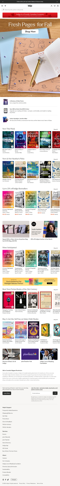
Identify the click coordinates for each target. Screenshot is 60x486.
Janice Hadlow (18, 182)
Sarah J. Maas (5, 212)
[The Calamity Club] (44, 199)
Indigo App (5, 445)
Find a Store (5, 418)
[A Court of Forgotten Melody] (31, 199)
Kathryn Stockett (42, 211)
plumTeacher (6, 440)
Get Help (4, 416)
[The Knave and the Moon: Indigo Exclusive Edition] (44, 258)
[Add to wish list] (12, 146)
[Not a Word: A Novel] (45, 139)
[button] (2, 6)
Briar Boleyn (55, 152)
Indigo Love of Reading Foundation (11, 463)
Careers (4, 458)
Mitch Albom (43, 313)
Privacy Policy (22, 483)
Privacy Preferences (30, 483)
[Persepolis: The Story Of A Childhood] (8, 300)
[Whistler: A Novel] (8, 169)
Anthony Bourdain (32, 313)
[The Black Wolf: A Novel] (33, 139)
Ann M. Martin (5, 343)
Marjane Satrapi (6, 313)
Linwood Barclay (44, 151)
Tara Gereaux (30, 182)
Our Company (6, 461)
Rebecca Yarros (18, 212)
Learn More (7, 393)
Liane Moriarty (5, 152)
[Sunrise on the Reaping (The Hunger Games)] (33, 329)
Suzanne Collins (32, 343)
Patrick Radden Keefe (45, 182)
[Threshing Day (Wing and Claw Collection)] (19, 199)
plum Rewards (6, 437)
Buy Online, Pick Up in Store (9, 451)
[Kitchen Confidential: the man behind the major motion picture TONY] (33, 300)
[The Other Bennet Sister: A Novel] (20, 169)
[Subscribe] (55, 393)
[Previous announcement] (3, 1)
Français (14, 479)
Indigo (7, 483)
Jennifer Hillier (18, 152)
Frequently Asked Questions (9, 410)
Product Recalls (6, 472)
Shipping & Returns (7, 413)
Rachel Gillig (41, 271)
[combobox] (31, 10)
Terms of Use (40, 483)
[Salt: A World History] (20, 300)
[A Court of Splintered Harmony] (8, 199)
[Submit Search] (3, 9)
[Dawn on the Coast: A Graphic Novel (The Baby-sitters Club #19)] (21, 329)
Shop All (56, 129)
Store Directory (6, 442)
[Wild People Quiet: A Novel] (33, 169)
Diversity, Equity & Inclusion (9, 466)
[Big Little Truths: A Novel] (8, 139)
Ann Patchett (5, 181)
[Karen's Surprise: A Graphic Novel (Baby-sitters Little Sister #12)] (8, 329)
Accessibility (5, 475)
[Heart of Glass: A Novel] (20, 139)
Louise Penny (30, 152)
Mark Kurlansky (19, 311)
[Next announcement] (57, 1)
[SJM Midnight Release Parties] (30, 282)
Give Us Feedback (7, 421)
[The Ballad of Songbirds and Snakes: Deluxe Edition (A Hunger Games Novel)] (46, 329)
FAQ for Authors (6, 424)
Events (4, 434)
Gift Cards (5, 448)
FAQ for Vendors (6, 427)
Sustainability (6, 469)
